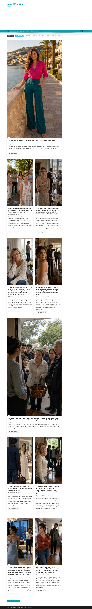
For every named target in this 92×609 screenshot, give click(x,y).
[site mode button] (81, 31)
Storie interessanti (30, 31)
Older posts (10, 601)
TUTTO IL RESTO (20, 31)
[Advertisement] (46, 19)
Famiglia (37, 31)
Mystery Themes (32, 607)
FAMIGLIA (12, 31)
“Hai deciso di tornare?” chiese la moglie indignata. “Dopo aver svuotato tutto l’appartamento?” (20, 488)
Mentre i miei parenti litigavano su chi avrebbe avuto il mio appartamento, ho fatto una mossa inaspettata (47, 35)
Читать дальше (14, 153)
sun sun (19, 144)
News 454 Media (15, 4)
